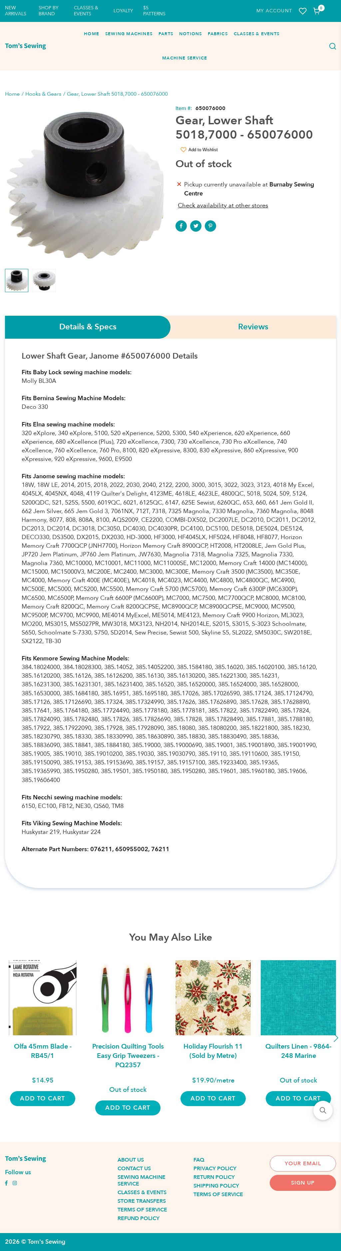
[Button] (331, 46)
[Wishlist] (302, 11)
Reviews (253, 327)
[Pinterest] (210, 226)
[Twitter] (195, 226)
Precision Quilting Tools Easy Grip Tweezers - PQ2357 (128, 1056)
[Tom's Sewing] (25, 46)
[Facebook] (181, 226)
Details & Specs (88, 327)
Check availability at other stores (223, 205)
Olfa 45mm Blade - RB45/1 (43, 1051)
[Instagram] (14, 1184)
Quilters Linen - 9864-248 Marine (298, 1051)
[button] (323, 1110)
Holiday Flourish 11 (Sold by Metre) (213, 1051)
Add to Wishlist (203, 149)
